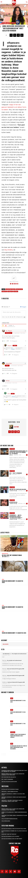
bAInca (11, 454)
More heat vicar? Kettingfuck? (9, 834)
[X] (14, 35)
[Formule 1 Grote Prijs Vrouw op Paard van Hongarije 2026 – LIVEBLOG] (5, 734)
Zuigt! (13, 23)
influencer (4, 291)
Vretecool (5, 553)
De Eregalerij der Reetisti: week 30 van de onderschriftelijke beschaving (18, 747)
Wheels (13, 732)
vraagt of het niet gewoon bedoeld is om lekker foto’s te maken (14, 107)
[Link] (18, 317)
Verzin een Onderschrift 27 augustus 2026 (14, 633)
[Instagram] (12, 431)
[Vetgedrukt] (3, 317)
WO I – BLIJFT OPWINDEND (15, 473)
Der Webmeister (6, 653)
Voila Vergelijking (6, 821)
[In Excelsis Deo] (4, 502)
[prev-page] (2, 754)
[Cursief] (5, 317)
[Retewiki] (19, 871)
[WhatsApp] (21, 35)
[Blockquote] (14, 317)
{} (19, 317)
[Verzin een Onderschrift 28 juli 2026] (5, 711)
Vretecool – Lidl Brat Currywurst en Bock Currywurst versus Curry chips (12, 801)
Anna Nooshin (19, 289)
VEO (3, 579)
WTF (9, 23)
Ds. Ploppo (9, 331)
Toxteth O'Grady (13, 490)
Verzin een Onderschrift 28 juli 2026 (18, 712)
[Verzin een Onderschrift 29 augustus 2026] (14, 569)
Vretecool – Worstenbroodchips (10, 791)
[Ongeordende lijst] (12, 317)
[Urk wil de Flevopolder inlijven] (4, 489)
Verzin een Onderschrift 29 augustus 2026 (12, 581)
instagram (10, 291)
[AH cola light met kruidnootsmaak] (14, 543)
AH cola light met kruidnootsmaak (12, 555)
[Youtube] (18, 431)
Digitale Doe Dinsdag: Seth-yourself (10, 836)
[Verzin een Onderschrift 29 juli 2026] (5, 700)
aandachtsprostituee (10, 289)
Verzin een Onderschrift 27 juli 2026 (18, 724)
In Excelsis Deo (13, 502)
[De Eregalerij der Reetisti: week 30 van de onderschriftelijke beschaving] (5, 746)
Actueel (4, 23)
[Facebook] (11, 35)
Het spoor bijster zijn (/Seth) (9, 777)
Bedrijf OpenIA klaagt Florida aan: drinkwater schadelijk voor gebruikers (13, 774)
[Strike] (9, 317)
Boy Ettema (9, 250)
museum (16, 291)
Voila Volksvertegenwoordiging (9, 818)
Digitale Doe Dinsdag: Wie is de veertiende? (12, 838)
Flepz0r (10, 345)
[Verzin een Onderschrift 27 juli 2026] (5, 723)
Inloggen (23, 306)
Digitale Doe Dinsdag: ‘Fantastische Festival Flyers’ (14, 828)
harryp (7, 380)
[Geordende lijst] (10, 317)
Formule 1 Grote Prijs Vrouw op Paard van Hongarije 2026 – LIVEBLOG (18, 736)
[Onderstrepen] (7, 317)
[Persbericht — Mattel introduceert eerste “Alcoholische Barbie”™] (4, 515)
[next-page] (5, 754)
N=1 (10, 474)
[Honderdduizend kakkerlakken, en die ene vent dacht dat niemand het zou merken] (4, 451)
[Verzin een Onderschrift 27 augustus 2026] (14, 621)
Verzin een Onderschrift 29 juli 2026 (18, 701)
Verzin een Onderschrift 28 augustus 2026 (12, 607)
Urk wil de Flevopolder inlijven (17, 489)
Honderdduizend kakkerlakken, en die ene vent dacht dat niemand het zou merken (18, 452)
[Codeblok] (16, 317)
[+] (22, 317)
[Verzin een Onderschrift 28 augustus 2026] (14, 595)
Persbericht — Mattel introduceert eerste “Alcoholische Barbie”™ (15, 516)
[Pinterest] (18, 35)
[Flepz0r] (11, 427)
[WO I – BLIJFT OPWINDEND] (4, 473)
